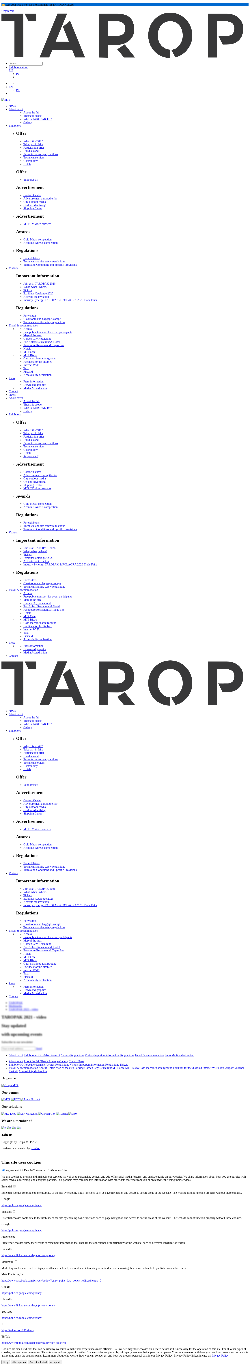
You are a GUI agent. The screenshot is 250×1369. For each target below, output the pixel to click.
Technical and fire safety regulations (44, 261)
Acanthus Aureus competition (40, 242)
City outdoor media (34, 201)
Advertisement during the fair (40, 198)
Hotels (27, 164)
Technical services (33, 157)
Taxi (26, 368)
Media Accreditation (35, 388)
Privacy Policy (220, 1355)
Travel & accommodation (23, 325)
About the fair (31, 112)
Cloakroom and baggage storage (42, 318)
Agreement (12, 1170)
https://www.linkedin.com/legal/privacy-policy (28, 1255)
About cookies (58, 1170)
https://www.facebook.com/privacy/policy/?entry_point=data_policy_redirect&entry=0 (51, 1280)
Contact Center (32, 195)
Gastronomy (30, 160)
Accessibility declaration (37, 374)
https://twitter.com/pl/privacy (17, 1330)
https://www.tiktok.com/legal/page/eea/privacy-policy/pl (33, 1342)
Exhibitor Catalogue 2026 (38, 293)
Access (27, 328)
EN (11, 70)
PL (18, 73)
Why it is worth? (33, 141)
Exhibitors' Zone (18, 67)
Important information (107, 1055)
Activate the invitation (36, 296)
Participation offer (33, 147)
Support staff (30, 179)
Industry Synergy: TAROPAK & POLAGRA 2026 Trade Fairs (60, 300)
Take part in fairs (33, 144)
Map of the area (32, 335)
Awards (65, 1055)
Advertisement (51, 1055)
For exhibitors (31, 258)
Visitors (13, 268)
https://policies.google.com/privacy (21, 1205)
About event (16, 109)
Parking (79, 1067)
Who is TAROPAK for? (37, 119)
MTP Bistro (30, 355)
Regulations (77, 1055)
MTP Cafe (29, 351)
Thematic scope (32, 115)
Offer (39, 1055)
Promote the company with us (40, 154)
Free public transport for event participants (47, 332)
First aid (28, 371)
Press (12, 378)
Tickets (27, 290)
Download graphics (34, 384)
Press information (33, 381)
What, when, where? (35, 286)
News (12, 105)
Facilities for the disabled (37, 361)
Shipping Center (32, 208)
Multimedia (178, 1055)
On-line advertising (34, 205)
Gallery (27, 122)
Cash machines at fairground (39, 358)
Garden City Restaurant (37, 338)
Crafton (35, 1148)
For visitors (29, 315)
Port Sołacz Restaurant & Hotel (41, 341)
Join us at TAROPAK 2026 (39, 283)
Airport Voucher (234, 1067)
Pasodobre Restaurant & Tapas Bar (43, 345)
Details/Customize (34, 1170)
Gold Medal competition (37, 239)
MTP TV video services (37, 223)
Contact (13, 391)
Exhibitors (15, 125)
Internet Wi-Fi (31, 365)
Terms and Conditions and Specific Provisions (50, 264)
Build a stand (31, 150)
